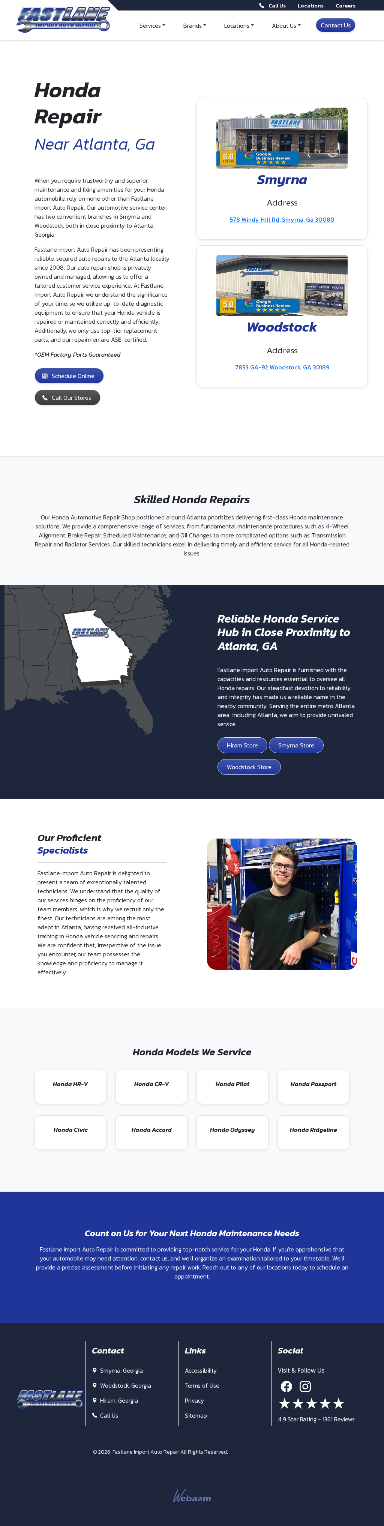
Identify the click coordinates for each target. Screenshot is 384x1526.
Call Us (108, 1415)
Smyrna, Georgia (121, 1370)
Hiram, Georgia (118, 1400)
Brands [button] (192, 25)
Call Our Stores (71, 397)
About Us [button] (284, 25)
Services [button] (150, 25)
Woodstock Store (249, 766)
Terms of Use (202, 1385)
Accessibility (201, 1370)
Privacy (194, 1400)
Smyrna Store (296, 745)
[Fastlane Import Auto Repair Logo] (63, 20)
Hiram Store (242, 745)
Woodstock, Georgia (125, 1385)
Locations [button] (236, 25)
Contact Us (336, 25)
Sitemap (196, 1415)
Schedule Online (73, 375)
